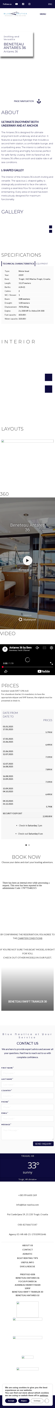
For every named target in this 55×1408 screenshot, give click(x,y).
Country (6, 1090)
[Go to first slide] (50, 988)
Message (5, 1124)
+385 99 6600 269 (27, 1195)
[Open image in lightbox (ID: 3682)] (27, 458)
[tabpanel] (27, 295)
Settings (37, 1401)
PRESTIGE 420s (27, 1274)
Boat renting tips (27, 1258)
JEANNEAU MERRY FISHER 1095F (27, 1287)
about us (27, 1245)
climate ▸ (28, 1179)
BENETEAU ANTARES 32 (27, 1295)
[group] (27, 989)
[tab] (18, 263)
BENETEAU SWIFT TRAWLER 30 (27, 1292)
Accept (11, 1401)
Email (4, 1113)
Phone (4, 1102)
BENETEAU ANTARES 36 (27, 1278)
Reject (24, 1401)
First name (7, 1068)
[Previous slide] (5, 988)
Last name (6, 1079)
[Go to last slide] (5, 709)
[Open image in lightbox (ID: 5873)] (27, 229)
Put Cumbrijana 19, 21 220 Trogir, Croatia (27, 1214)
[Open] (50, 14)
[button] (50, 226)
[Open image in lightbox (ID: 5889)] (27, 381)
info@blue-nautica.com (27, 1204)
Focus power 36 (27, 1281)
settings (44, 1395)
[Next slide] (50, 714)
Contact (27, 1249)
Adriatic (27, 1254)
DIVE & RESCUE (27, 1266)
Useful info (27, 1262)
